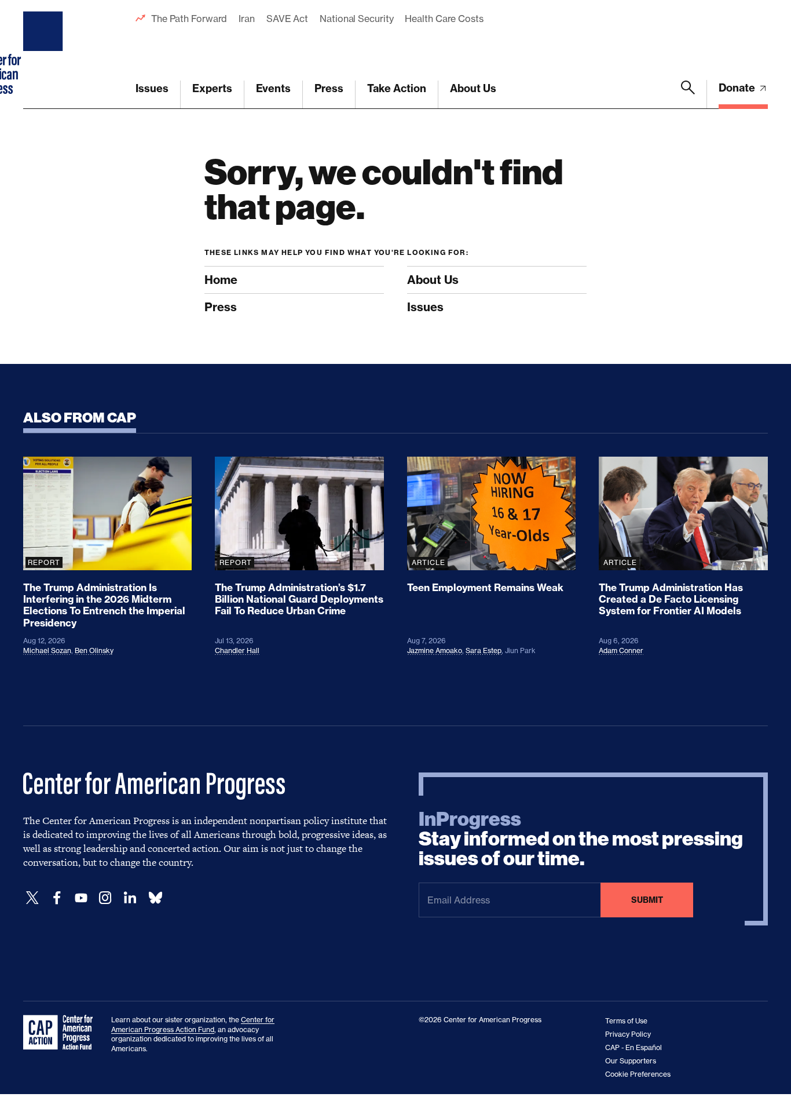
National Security (356, 18)
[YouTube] (81, 898)
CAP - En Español (633, 1047)
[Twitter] (32, 898)
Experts (212, 88)
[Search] (688, 94)
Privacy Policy (628, 1034)
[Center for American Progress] (44, 54)
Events (273, 88)
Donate (738, 87)
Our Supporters (630, 1060)
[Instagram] (105, 898)
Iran (247, 18)
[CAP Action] (61, 1032)
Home (220, 279)
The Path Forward (189, 18)
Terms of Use (626, 1020)
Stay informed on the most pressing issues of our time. (581, 839)
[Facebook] (56, 898)
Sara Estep (483, 650)
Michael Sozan (47, 650)
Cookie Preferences (638, 1074)
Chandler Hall (237, 650)
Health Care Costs (444, 18)
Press (328, 88)
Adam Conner (621, 650)
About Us (473, 88)
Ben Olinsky (94, 650)
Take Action (396, 88)
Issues (152, 88)
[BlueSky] (155, 898)
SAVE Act (287, 18)
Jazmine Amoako (434, 650)
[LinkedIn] (129, 898)
